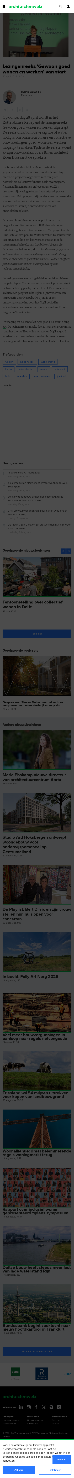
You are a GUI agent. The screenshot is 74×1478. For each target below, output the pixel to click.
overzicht (8, 1457)
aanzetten (9, 1460)
